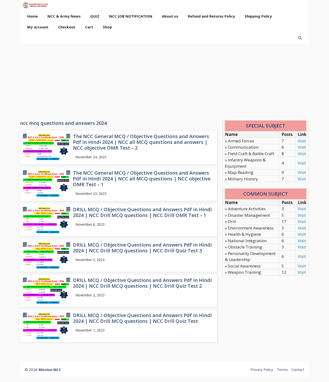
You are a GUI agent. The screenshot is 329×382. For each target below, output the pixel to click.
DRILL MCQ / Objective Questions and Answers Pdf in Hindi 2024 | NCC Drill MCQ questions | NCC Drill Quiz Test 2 (142, 283)
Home (32, 16)
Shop (107, 27)
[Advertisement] (164, 79)
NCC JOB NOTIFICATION (130, 16)
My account (37, 27)
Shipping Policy (258, 16)
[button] (300, 37)
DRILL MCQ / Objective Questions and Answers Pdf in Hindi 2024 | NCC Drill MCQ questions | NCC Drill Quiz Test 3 (142, 248)
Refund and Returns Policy (211, 16)
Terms (282, 369)
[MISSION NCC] (35, 5)
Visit (302, 141)
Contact (297, 369)
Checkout (66, 27)
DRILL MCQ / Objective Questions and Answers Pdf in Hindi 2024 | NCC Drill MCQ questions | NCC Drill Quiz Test (142, 318)
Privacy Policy (261, 369)
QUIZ (94, 16)
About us (170, 16)
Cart (89, 27)
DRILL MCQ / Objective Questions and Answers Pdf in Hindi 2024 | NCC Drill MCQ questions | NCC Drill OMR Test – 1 (142, 212)
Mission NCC (50, 369)
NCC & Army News (64, 16)
